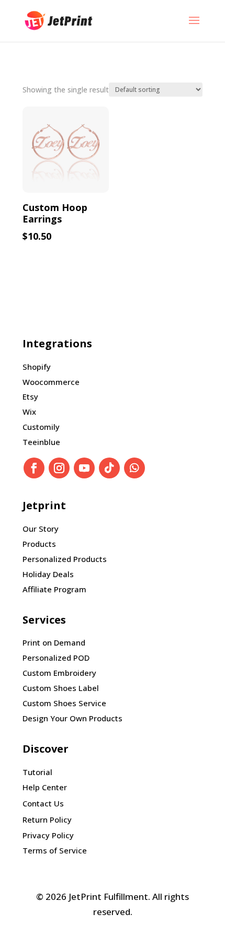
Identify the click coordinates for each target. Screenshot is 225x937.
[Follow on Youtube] (84, 468)
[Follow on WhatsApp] (134, 468)
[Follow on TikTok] (109, 468)
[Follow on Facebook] (34, 468)
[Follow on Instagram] (59, 468)
